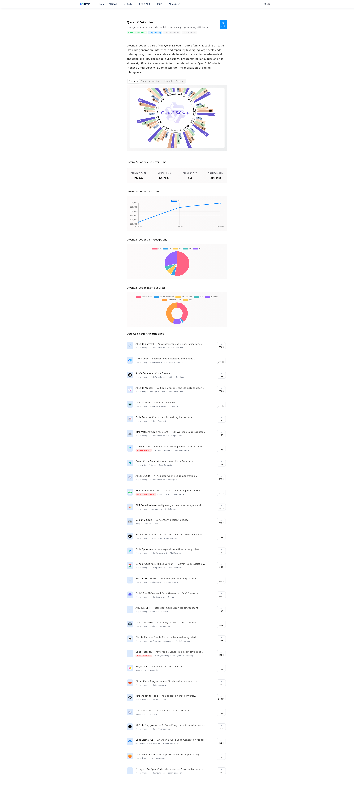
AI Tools (128, 3)
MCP (159, 3)
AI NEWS (113, 3)
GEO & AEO (144, 3)
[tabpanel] (177, 120)
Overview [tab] (133, 81)
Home (101, 3)
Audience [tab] (157, 81)
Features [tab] (145, 81)
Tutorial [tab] (179, 81)
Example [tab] (168, 81)
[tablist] (156, 81)
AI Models (174, 3)
